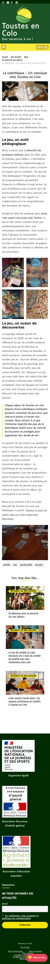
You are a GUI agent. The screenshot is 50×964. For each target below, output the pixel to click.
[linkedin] (16, 2)
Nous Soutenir (35, 951)
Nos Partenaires (15, 951)
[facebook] (12, 2)
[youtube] (7, 2)
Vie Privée (25, 947)
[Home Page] (3, 47)
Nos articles (27, 953)
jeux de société (26, 565)
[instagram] (3, 2)
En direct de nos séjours (24, 591)
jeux (15, 565)
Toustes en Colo (20, 30)
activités (6, 565)
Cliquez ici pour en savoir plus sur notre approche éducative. (24, 514)
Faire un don (36, 957)
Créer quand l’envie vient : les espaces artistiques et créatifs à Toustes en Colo (25, 701)
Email (5, 904)
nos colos (39, 565)
